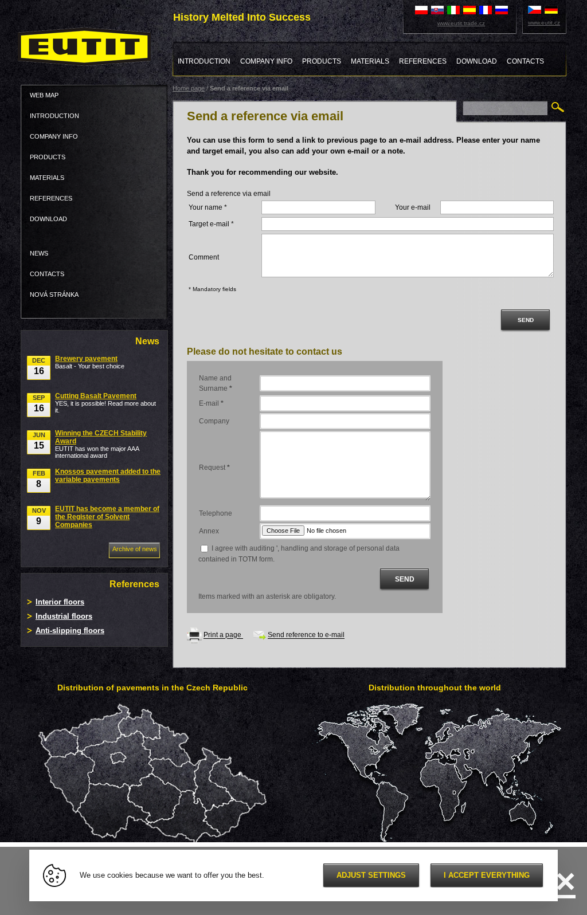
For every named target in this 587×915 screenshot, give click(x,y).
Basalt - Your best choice (89, 362)
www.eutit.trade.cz (461, 23)
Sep (39, 403)
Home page (189, 88)
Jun (39, 440)
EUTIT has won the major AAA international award (101, 444)
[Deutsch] (551, 9)
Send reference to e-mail (306, 635)
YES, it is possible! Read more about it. (105, 403)
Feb (39, 479)
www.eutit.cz (544, 22)
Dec (38, 366)
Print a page (223, 635)
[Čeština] (534, 9)
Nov (39, 516)
